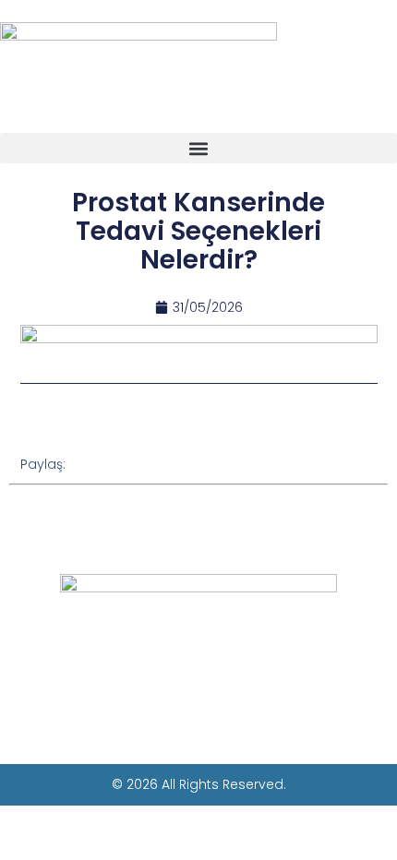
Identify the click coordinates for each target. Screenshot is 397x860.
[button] (198, 148)
